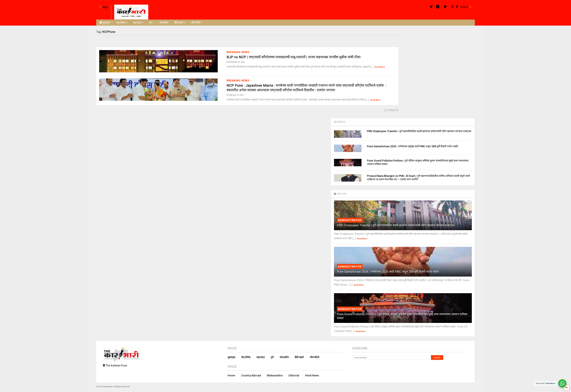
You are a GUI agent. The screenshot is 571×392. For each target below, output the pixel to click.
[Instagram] (452, 7)
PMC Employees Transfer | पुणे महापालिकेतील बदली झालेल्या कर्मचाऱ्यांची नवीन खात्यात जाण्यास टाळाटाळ (419, 131)
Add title (341, 193)
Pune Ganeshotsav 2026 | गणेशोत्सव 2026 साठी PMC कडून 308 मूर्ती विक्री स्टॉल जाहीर (412, 146)
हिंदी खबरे (178, 22)
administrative (350, 220)
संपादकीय (163, 22)
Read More (380, 67)
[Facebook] (457, 7)
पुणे (150, 22)
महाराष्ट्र (137, 22)
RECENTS (339, 122)
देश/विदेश (121, 22)
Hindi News (312, 375)
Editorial (294, 375)
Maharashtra (275, 375)
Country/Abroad (251, 375)
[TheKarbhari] (129, 12)
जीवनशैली (195, 22)
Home (231, 375)
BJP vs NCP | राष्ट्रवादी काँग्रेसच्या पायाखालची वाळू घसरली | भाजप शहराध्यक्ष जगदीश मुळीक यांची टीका (293, 57)
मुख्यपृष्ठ (106, 22)
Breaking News (238, 52)
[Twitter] (445, 7)
